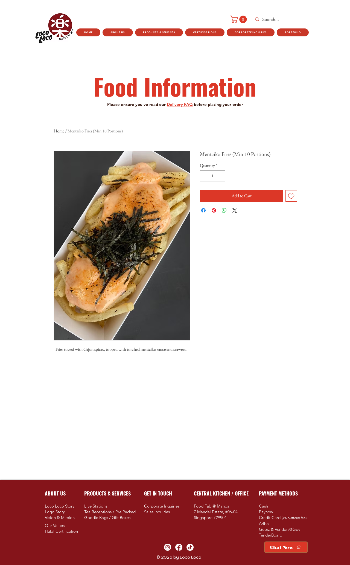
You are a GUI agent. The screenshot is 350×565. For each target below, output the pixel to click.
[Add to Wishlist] (291, 196)
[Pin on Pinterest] (214, 210)
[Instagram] (167, 547)
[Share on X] (234, 210)
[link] (239, 19)
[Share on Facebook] (203, 210)
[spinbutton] (212, 176)
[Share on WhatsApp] (224, 210)
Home (59, 131)
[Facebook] (178, 547)
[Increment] (220, 176)
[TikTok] (190, 547)
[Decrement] (204, 176)
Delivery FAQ (180, 104)
